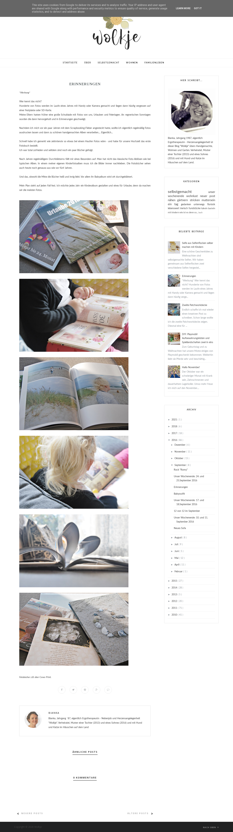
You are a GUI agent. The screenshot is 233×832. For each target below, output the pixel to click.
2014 (175, 588)
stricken (196, 200)
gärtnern (183, 200)
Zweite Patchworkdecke (194, 305)
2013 (175, 594)
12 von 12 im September (187, 511)
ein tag (174, 204)
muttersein (208, 200)
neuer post (207, 196)
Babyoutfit (179, 494)
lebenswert (174, 208)
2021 (175, 420)
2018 (175, 426)
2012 (175, 601)
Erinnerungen (189, 276)
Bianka (53, 712)
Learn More (183, 8)
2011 (175, 608)
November (180, 452)
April (177, 565)
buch (200, 213)
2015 (175, 581)
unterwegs (200, 204)
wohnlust (193, 196)
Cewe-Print (45, 677)
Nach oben (210, 827)
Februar (178, 571)
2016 (175, 440)
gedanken (187, 204)
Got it (198, 8)
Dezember (180, 445)
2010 (175, 615)
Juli (176, 544)
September (180, 465)
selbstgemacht (188, 192)
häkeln (204, 208)
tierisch (184, 208)
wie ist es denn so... (189, 212)
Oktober (179, 458)
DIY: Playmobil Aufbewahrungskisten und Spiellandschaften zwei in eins (197, 338)
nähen (172, 200)
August (178, 537)
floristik (211, 204)
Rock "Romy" (181, 470)
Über (87, 63)
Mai (176, 558)
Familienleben (154, 63)
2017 (175, 433)
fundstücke (195, 208)
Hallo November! (191, 367)
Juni (176, 551)
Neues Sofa (180, 528)
